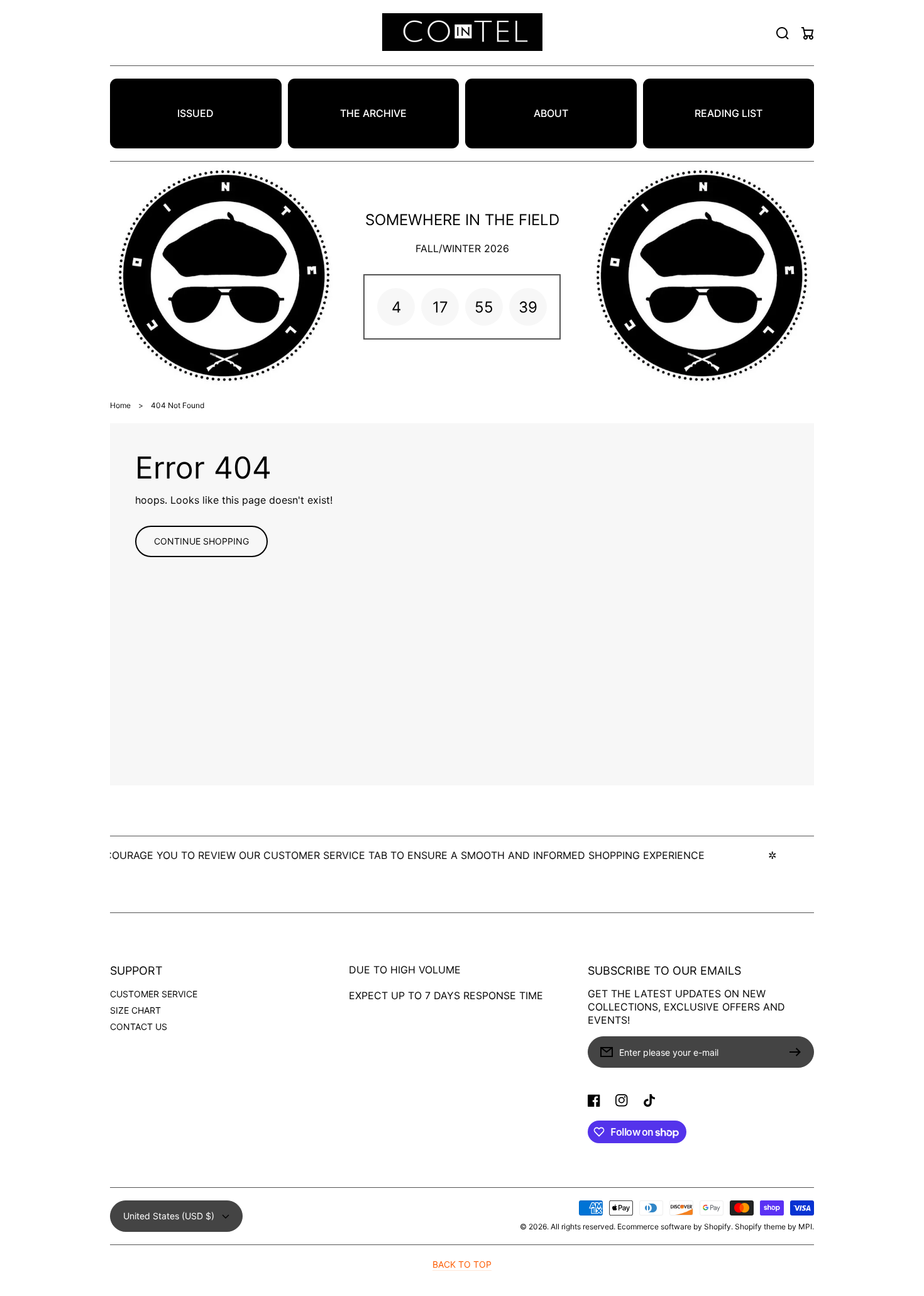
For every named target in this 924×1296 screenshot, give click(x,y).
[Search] (782, 33)
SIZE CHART (135, 1010)
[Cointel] (462, 33)
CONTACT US (138, 1026)
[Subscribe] (798, 1052)
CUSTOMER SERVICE (153, 994)
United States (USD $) (168, 1215)
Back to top (462, 1264)
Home (120, 405)
